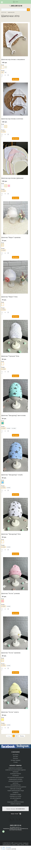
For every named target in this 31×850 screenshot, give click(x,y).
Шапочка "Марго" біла (9, 296)
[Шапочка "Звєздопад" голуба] (15, 455)
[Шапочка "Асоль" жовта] (15, 692)
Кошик (3, 848)
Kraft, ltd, (8, 843)
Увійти (3, 847)
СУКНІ (15, 800)
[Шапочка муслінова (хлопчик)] (15, 99)
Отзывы (15, 762)
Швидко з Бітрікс (14, 813)
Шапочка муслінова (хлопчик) (12, 118)
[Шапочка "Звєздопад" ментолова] (15, 395)
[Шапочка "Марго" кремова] (15, 217)
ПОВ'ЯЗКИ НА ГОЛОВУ (15, 796)
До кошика (15, 79)
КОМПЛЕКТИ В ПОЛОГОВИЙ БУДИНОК (15, 770)
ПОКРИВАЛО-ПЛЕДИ (15, 794)
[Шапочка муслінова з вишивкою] (15, 39)
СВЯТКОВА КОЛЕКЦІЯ (15, 788)
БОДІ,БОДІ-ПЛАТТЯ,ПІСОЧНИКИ (15, 802)
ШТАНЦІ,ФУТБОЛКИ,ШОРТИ (15, 781)
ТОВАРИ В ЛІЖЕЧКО (15, 804)
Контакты (15, 758)
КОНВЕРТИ (15, 792)
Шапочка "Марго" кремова (11, 237)
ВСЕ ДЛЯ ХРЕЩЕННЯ (15, 798)
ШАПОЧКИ (15, 783)
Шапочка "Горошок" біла (10, 356)
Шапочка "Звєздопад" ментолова (13, 415)
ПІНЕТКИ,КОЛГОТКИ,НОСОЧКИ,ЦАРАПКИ (15, 787)
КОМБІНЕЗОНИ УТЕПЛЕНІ (15, 779)
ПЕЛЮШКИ (15, 772)
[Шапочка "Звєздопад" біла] (15, 514)
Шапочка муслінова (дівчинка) (12, 178)
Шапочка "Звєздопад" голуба (12, 474)
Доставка (15, 756)
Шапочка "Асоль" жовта (10, 712)
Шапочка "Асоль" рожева (10, 593)
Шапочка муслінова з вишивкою (13, 59)
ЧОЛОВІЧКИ (15, 775)
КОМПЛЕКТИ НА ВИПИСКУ (15, 768)
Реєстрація (8, 847)
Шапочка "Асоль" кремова (10, 652)
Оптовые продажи (15, 760)
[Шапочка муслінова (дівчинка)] (15, 158)
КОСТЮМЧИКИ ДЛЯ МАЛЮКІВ (15, 777)
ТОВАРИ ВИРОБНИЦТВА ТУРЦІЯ (15, 790)
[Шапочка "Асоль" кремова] (15, 633)
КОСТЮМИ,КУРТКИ (16, 785)
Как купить (15, 754)
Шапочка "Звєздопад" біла (11, 534)
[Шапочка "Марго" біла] (15, 277)
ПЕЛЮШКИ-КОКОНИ (15, 773)
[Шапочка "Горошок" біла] (15, 336)
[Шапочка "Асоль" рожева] (15, 573)
